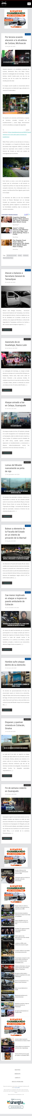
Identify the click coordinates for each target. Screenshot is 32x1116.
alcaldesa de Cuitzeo (11, 255)
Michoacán (25, 255)
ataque (20, 255)
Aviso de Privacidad (17, 1081)
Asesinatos (27, 339)
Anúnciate (18, 1073)
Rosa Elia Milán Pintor (8, 257)
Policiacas (27, 399)
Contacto (17, 1077)
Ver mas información (16, 1107)
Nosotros (17, 1070)
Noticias (28, 34)
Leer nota (7, 329)
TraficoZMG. (17, 1087)
